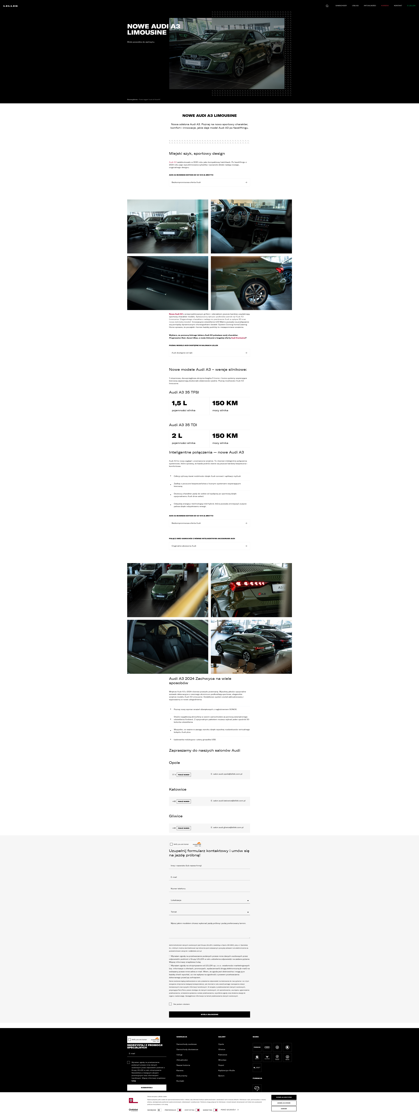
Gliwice (221, 1049)
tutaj (198, 962)
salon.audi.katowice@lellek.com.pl (229, 801)
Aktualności (370, 6)
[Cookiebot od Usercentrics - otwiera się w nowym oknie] (133, 1110)
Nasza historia (183, 1065)
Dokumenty (181, 1076)
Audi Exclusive (238, 338)
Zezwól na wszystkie (284, 1097)
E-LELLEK (411, 6)
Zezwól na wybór (283, 1103)
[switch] (179, 1110)
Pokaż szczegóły (228, 1110)
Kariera (385, 6)
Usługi (355, 6)
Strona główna (132, 99)
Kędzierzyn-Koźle (226, 1070)
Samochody (341, 6)
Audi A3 (173, 162)
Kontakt (398, 6)
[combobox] (209, 900)
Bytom (221, 1076)
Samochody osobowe (186, 1044)
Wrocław (222, 1060)
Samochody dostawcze (187, 1049)
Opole (221, 1044)
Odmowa (284, 1109)
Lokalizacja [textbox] (176, 900)
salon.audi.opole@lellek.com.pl (227, 774)
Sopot (221, 1065)
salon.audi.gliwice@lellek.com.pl (228, 827)
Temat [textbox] (174, 912)
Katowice (222, 1055)
